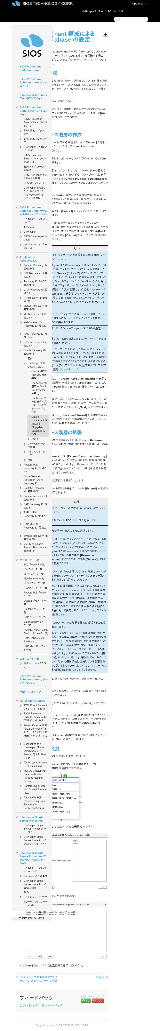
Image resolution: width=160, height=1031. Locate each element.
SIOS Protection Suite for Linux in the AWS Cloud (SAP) (35, 717)
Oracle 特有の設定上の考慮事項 (39, 375)
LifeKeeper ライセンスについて (35, 148)
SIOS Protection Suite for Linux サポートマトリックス (34, 679)
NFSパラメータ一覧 (34, 583)
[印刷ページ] (105, 34)
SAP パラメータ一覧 (35, 617)
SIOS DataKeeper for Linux (36, 238)
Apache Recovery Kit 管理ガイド (36, 267)
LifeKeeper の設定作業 (36, 445)
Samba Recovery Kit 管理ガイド (35, 498)
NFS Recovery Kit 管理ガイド (35, 344)
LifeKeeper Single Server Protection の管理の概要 (35, 884)
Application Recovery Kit (28, 259)
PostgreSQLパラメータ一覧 (35, 594)
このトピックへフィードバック (41, 1005)
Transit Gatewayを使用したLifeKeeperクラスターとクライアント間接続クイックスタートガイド (35, 732)
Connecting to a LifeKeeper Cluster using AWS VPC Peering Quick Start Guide (35, 750)
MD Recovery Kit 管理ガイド (35, 316)
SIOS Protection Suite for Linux (30, 68)
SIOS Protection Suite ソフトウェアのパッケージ (35, 122)
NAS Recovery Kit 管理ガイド (36, 336)
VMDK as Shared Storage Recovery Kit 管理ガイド (36, 547)
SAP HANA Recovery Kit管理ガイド (36, 516)
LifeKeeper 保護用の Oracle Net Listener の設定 (39, 388)
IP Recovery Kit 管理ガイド (35, 299)
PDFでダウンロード (33, 917)
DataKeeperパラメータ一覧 (35, 623)
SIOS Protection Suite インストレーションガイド (34, 111)
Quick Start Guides (32, 700)
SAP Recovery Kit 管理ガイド (36, 506)
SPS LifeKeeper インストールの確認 (35, 176)
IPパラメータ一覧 (33, 569)
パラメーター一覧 (30, 560)
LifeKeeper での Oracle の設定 (36, 365)
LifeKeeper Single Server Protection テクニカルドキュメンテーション (33, 858)
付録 (30, 460)
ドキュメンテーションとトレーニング (35, 869)
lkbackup (29, 227)
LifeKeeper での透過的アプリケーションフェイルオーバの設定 (39, 405)
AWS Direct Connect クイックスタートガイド (35, 707)
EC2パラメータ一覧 (34, 564)
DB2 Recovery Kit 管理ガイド (35, 275)
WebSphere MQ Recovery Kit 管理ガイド (35, 326)
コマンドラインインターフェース (35, 246)
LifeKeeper (30, 231)
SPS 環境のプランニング (35, 132)
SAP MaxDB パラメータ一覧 (36, 648)
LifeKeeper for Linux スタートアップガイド (33, 96)
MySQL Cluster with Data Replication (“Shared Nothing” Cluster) (35, 776)
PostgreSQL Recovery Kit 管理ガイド (35, 468)
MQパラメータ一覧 (34, 578)
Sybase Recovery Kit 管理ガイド (36, 537)
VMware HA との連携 (35, 876)
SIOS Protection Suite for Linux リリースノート (33, 82)
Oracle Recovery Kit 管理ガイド (35, 352)
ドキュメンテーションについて (35, 220)
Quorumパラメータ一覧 (35, 602)
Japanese (137, 3)
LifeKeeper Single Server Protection (31, 819)
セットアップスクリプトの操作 (35, 168)
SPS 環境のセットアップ (35, 140)
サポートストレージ (30, 691)
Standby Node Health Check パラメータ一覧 (36, 631)
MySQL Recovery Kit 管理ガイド (36, 308)
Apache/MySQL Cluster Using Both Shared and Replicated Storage (34, 803)
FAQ (26, 892)
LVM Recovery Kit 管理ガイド (35, 291)
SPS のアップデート (34, 183)
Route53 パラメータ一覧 (35, 610)
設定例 (35, 439)
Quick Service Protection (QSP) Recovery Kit (33, 480)
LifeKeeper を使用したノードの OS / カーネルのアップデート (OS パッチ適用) (35, 193)
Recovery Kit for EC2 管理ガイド (36, 283)
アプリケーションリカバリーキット (35, 903)
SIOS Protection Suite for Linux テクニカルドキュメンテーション (34, 211)
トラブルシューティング (37, 453)
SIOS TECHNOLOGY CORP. (47, 3)
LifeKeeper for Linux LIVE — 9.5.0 (102, 11)
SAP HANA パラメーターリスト (35, 640)
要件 (30, 358)
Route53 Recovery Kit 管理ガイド (34, 490)
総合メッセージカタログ (35, 665)
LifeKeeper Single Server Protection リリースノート (35, 829)
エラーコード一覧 (30, 658)
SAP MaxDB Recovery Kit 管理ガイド (35, 528)
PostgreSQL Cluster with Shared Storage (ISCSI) (35, 789)
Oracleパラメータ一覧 (35, 587)
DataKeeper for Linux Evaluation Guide (35, 764)
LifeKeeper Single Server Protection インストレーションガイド (35, 840)
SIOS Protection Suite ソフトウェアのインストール (35, 159)
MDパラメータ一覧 (34, 573)
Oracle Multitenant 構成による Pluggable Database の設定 (39, 425)
